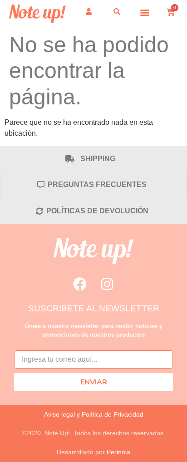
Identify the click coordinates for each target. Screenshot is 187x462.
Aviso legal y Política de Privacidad (93, 414)
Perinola (118, 452)
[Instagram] (107, 284)
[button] (145, 12)
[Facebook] (80, 284)
